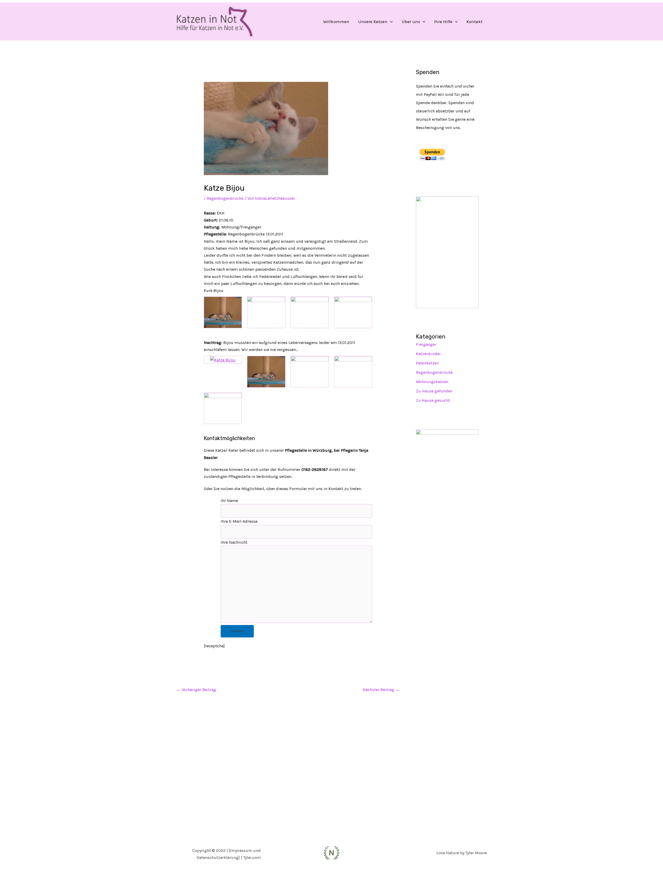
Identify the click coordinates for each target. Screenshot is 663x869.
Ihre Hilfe (443, 21)
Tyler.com (252, 857)
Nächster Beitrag (381, 689)
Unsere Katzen (372, 21)
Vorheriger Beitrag (196, 689)
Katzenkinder (428, 353)
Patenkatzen (427, 363)
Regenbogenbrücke (225, 198)
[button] (390, 21)
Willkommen (336, 21)
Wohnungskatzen (432, 381)
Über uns (411, 21)
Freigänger (426, 344)
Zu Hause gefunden (434, 391)
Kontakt (474, 21)
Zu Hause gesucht (433, 400)
